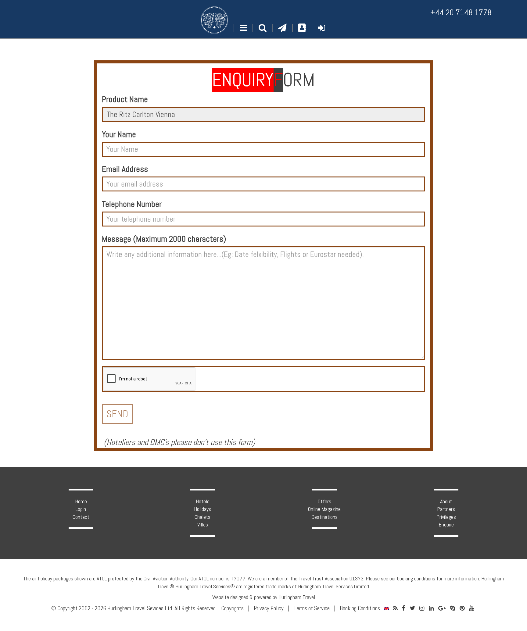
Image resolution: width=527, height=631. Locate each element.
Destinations (324, 516)
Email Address (125, 169)
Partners (446, 508)
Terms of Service (312, 608)
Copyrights (232, 608)
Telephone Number (132, 204)
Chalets (202, 516)
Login (81, 508)
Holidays (202, 508)
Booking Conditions (360, 608)
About (446, 501)
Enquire (446, 524)
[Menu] (243, 28)
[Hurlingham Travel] (214, 20)
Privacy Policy (269, 608)
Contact (81, 516)
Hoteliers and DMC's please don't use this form (179, 442)
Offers (324, 501)
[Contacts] (302, 28)
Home (81, 501)
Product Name (125, 99)
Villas (202, 524)
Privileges (446, 516)
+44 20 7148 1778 (461, 12)
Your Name (119, 134)
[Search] (263, 28)
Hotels (203, 501)
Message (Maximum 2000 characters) (164, 239)
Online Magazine (324, 508)
